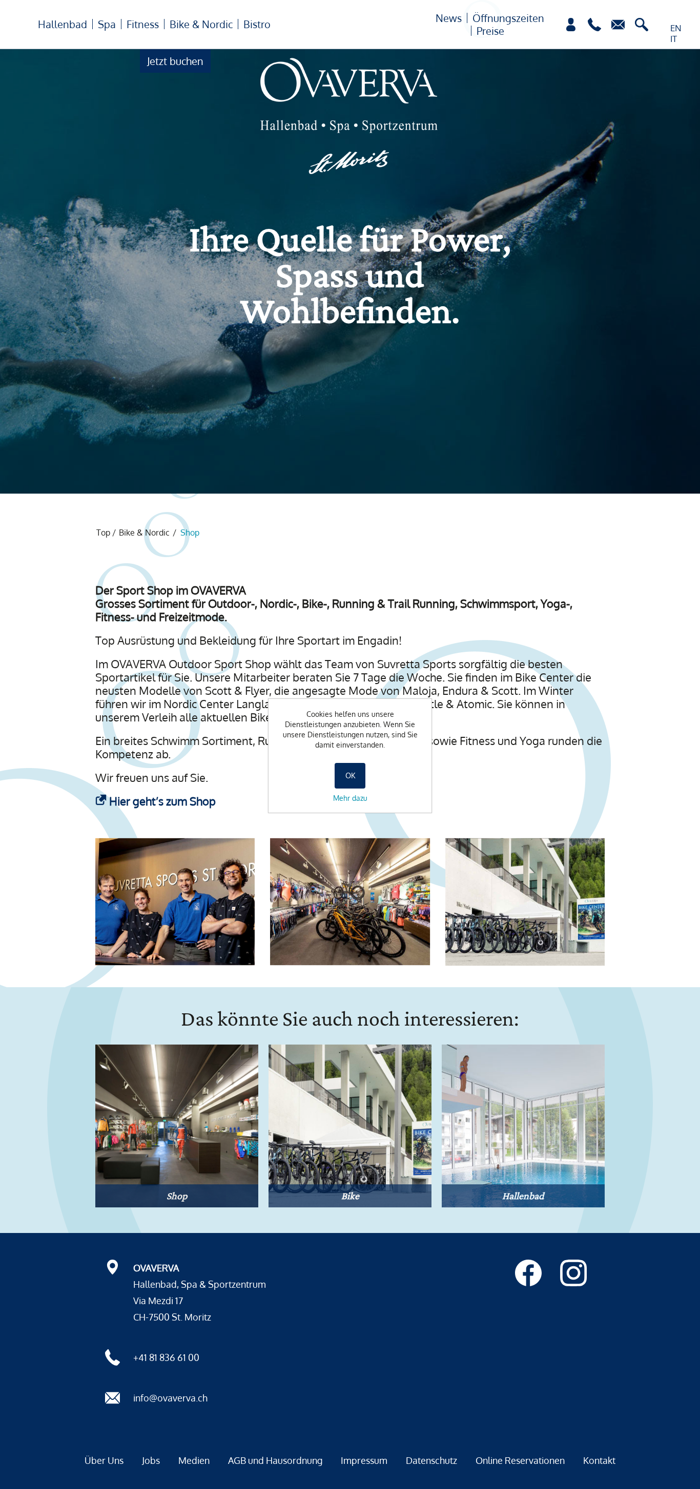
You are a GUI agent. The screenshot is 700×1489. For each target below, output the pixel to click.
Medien (194, 1460)
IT (673, 38)
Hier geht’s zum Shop (162, 801)
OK (350, 775)
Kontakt (599, 1460)
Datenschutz (431, 1460)
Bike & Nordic (201, 24)
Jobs (151, 1460)
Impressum (364, 1460)
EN (676, 28)
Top (103, 532)
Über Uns (104, 1460)
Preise (490, 31)
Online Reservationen (520, 1460)
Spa (107, 24)
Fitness (143, 24)
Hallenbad (62, 24)
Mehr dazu (350, 798)
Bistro (257, 24)
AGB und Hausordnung (275, 1460)
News (449, 18)
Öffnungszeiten (508, 18)
